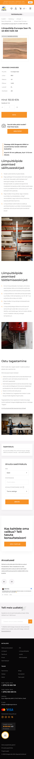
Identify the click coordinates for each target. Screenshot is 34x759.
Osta (14, 115)
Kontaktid (21, 674)
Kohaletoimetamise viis (13, 487)
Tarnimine (4, 670)
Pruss (3, 657)
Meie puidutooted (7, 648)
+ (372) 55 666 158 (8, 685)
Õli (20, 648)
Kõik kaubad (23, 657)
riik (6, 468)
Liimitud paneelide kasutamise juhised (13, 408)
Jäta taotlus (15, 544)
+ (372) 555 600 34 (8, 692)
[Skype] (12, 717)
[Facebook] (6, 717)
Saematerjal (5, 660)
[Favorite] (11, 8)
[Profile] (16, 8)
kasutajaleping (6, 631)
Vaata (30, 2)
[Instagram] (2, 717)
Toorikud (4, 654)
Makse (3, 674)
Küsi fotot (18, 131)
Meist (3, 677)
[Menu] (30, 9)
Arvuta (17, 502)
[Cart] (20, 8)
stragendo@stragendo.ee (9, 704)
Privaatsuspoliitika (7, 748)
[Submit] (30, 621)
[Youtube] (9, 717)
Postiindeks (9, 478)
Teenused (21, 677)
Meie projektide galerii (8, 745)
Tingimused (5, 751)
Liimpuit (4, 651)
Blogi (20, 670)
